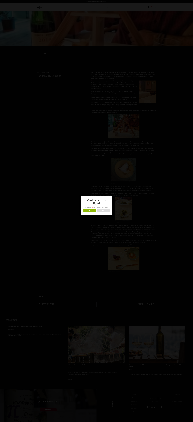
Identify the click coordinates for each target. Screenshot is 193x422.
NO (103, 210)
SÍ (89, 210)
